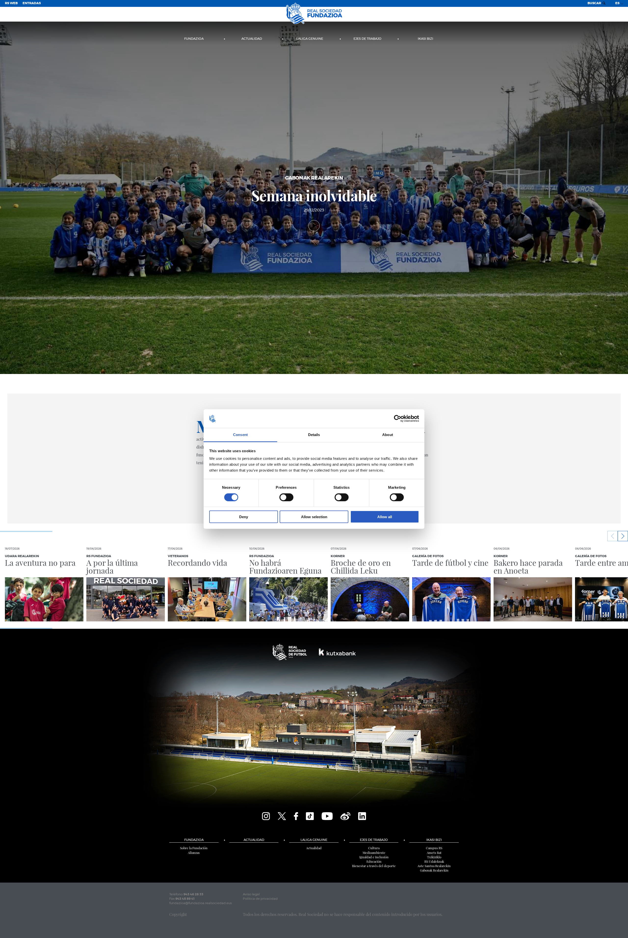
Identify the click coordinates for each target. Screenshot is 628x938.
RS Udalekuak (434, 861)
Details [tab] (314, 435)
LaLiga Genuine (309, 38)
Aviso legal (251, 894)
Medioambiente (374, 852)
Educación (373, 861)
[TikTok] (310, 816)
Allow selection (314, 517)
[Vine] (345, 816)
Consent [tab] (240, 435)
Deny (243, 517)
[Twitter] (282, 816)
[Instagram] (266, 816)
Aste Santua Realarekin (434, 866)
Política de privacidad (260, 898)
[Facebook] (296, 816)
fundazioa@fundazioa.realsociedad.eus (200, 903)
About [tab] (387, 435)
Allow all (384, 517)
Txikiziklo (434, 857)
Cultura (373, 848)
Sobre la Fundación (194, 848)
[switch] (286, 497)
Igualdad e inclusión (374, 857)
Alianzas (194, 852)
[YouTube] (327, 816)
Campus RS (434, 848)
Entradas (32, 3)
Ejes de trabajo (367, 38)
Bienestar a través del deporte (374, 866)
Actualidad (251, 38)
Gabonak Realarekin (434, 870)
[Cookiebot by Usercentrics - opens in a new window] (397, 418)
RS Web (11, 3)
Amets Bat (434, 852)
